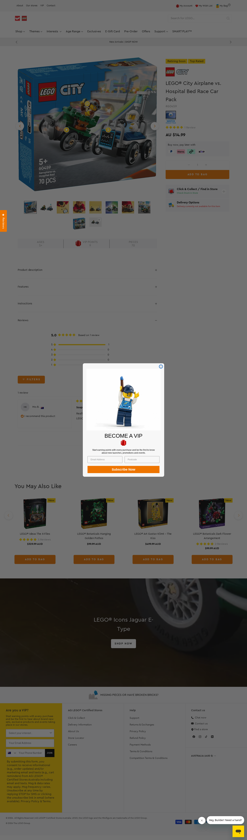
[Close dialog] (161, 366)
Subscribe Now (123, 469)
